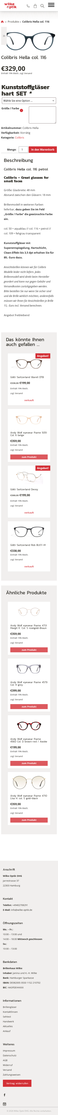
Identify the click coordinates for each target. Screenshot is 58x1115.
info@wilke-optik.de (21, 909)
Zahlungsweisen (11, 1074)
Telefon (28, 6)
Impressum (9, 1050)
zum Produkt (29, 457)
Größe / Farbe (10, 108)
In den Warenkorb (42, 149)
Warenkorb (35, 6)
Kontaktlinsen (10, 1011)
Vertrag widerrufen (17, 1083)
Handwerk (8, 1021)
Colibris (19, 137)
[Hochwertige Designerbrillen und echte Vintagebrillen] (10, 5)
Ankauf (6, 1031)
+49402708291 (20, 905)
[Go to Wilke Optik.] (2, 21)
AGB (5, 1060)
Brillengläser (10, 1007)
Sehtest (7, 1016)
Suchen (42, 6)
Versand (28, 73)
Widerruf (8, 1065)
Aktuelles (8, 1026)
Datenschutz (9, 1055)
